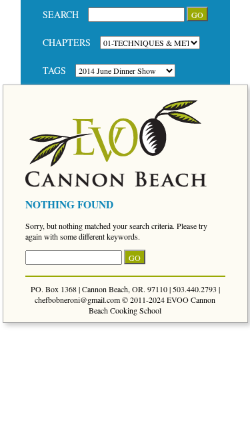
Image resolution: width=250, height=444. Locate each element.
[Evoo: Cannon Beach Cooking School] (116, 183)
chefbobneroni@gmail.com (77, 299)
